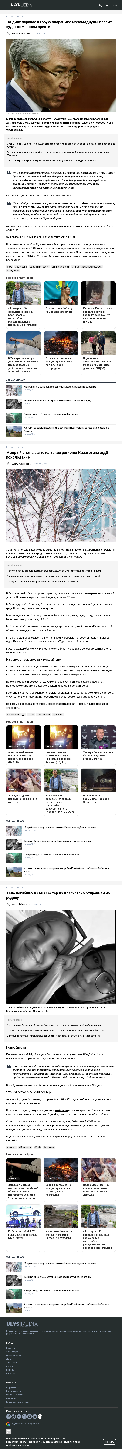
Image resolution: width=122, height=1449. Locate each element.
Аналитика (11, 1362)
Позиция (10, 1366)
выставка (22, 266)
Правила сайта (13, 1391)
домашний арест (40, 266)
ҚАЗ (107, 5)
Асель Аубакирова (21, 464)
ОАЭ (38, 1147)
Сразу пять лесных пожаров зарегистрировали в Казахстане (43, 581)
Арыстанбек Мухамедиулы (88, 266)
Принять (109, 1442)
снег (32, 714)
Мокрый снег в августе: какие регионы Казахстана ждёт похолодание (60, 386)
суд (10, 266)
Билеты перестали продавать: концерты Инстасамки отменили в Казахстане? (53, 576)
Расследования (13, 1355)
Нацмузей (14, 270)
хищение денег (61, 266)
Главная (9, 17)
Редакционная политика (18, 1402)
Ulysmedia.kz (14, 129)
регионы (58, 714)
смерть (12, 1147)
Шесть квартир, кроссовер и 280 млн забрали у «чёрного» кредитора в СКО (51, 160)
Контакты (11, 1398)
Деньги (9, 1359)
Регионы (10, 1370)
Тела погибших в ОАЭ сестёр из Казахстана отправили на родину (57, 400)
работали (61, 1110)
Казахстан (44, 714)
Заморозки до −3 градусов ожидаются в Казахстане (51, 414)
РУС (115, 5)
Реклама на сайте (14, 1394)
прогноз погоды (17, 714)
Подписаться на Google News (25, 1423)
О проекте (11, 1387)
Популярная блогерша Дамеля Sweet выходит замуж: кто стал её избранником (54, 570)
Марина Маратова (21, 33)
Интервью (11, 1373)
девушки (49, 1147)
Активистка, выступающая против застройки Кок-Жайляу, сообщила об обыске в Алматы (66, 429)
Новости (10, 1348)
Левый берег (12, 1351)
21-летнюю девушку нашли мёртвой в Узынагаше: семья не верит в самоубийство (55, 1030)
